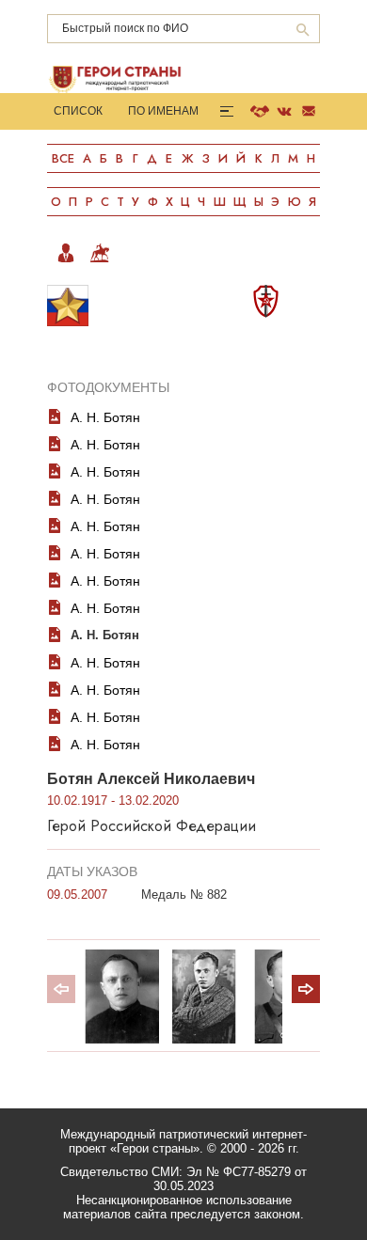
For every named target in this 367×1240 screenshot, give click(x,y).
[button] (306, 989)
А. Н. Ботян (105, 417)
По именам (163, 111)
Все (63, 158)
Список (78, 111)
